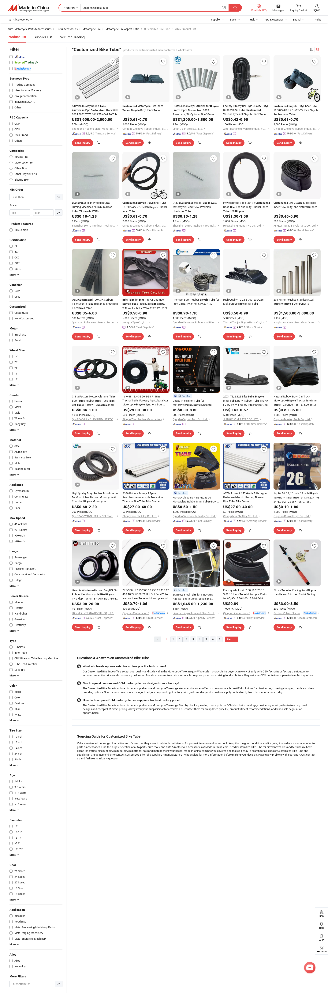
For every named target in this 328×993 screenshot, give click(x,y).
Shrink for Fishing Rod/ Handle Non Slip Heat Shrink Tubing (295, 592)
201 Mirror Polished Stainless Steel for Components (294, 301)
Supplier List (43, 37)
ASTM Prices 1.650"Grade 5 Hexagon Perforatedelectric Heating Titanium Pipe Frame (245, 497)
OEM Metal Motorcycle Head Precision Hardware (195, 207)
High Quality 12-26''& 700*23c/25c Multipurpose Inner (243, 301)
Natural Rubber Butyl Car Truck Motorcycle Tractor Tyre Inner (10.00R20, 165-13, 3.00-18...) (295, 400)
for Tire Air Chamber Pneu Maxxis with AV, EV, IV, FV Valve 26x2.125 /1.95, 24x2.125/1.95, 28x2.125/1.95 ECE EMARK (145, 304)
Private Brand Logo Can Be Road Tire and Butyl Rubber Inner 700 (246, 207)
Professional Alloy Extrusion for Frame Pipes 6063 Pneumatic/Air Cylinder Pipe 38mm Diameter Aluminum (196, 110)
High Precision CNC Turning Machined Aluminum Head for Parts (92, 207)
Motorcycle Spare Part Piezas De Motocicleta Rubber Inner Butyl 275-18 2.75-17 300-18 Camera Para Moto (195, 500)
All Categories (21, 19)
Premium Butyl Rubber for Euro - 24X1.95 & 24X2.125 (196, 302)
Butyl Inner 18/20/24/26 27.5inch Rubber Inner (144, 207)
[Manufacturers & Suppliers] (28, 8)
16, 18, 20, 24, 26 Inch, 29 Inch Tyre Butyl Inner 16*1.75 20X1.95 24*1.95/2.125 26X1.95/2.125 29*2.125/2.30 (296, 497)
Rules (318, 19)
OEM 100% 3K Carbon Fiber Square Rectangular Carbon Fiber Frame (95, 304)
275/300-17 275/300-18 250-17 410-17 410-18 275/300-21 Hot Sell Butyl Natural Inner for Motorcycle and (145, 594)
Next (230, 639)
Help (252, 19)
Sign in (316, 10)
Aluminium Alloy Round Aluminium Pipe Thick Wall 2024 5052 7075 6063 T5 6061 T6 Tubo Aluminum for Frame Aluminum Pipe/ (95, 110)
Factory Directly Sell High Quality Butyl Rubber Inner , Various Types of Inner (245, 110)
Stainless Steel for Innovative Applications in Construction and (193, 597)
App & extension (274, 19)
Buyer (233, 19)
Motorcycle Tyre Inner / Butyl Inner (142, 108)
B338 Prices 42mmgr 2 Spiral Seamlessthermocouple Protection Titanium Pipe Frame (142, 497)
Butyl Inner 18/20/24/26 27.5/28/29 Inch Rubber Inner (296, 110)
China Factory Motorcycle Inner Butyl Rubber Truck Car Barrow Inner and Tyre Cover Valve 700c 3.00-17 (95, 401)
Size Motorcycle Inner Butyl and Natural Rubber (295, 205)
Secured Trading (72, 37)
